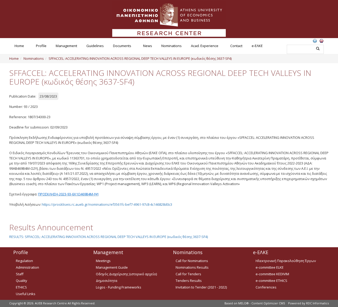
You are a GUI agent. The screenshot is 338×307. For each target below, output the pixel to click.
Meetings (103, 260)
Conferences (266, 287)
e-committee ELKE (270, 267)
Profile (41, 45)
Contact (236, 45)
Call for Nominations (192, 260)
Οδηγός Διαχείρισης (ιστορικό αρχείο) (126, 274)
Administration (27, 267)
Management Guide (112, 267)
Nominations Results (192, 267)
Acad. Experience (204, 45)
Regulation (24, 260)
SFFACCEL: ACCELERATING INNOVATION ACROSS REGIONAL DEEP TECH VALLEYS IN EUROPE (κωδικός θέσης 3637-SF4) (140, 58)
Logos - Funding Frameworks (118, 287)
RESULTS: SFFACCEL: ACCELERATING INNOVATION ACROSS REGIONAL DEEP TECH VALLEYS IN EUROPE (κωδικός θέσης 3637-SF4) (108, 236)
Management (66, 45)
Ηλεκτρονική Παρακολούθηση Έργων (286, 260)
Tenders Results (189, 280)
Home (19, 45)
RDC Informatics (317, 303)
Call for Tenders (188, 274)
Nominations (171, 45)
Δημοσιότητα (106, 280)
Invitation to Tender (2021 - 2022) (201, 287)
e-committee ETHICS (271, 280)
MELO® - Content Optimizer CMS (261, 303)
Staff (20, 274)
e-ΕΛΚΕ (257, 45)
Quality (21, 280)
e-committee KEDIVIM (272, 274)
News (147, 45)
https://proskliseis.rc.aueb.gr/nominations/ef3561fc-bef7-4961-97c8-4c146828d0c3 (107, 204)
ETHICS (21, 287)
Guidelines (95, 45)
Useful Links (25, 293)
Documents (122, 45)
